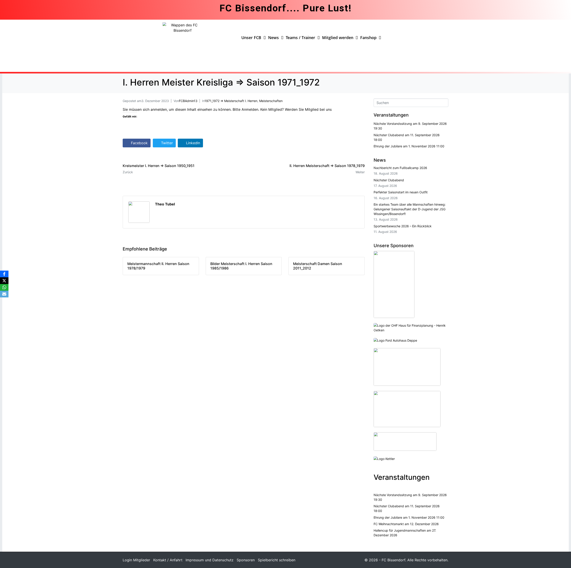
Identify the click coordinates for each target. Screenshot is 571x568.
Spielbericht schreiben (276, 560)
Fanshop (368, 37)
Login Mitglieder (136, 560)
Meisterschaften (271, 101)
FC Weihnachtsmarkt (389, 524)
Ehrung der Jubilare (388, 146)
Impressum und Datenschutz (210, 560)
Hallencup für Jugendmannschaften (400, 530)
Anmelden (250, 109)
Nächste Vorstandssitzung (393, 123)
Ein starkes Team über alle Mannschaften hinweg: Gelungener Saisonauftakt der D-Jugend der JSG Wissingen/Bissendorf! (410, 209)
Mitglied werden (337, 37)
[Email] (4, 294)
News (273, 37)
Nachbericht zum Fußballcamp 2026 (400, 168)
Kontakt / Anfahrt (167, 560)
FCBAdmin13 (188, 101)
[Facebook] (4, 274)
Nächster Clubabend (389, 135)
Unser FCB (251, 37)
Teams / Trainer (300, 37)
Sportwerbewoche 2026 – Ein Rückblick (403, 226)
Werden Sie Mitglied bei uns (308, 109)
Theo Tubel (165, 204)
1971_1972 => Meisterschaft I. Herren (231, 101)
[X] (4, 280)
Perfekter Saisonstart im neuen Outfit (401, 192)
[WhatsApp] (4, 287)
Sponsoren (246, 560)
